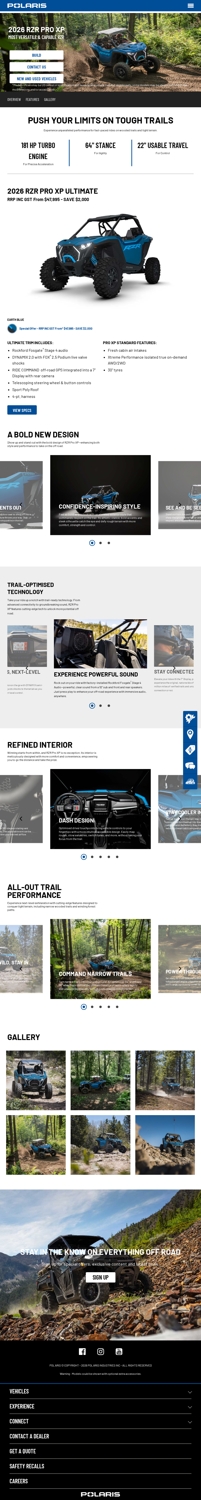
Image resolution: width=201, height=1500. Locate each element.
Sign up (101, 1277)
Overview (14, 99)
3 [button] (109, 543)
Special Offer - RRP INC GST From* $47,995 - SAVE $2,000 (55, 328)
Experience (22, 1406)
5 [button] (117, 857)
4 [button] (109, 857)
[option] (100, 495)
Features (32, 99)
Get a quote (23, 1451)
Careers (19, 1481)
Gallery (50, 99)
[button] (21, 504)
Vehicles (19, 1391)
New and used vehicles (36, 78)
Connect (19, 1421)
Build (36, 55)
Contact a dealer (29, 1436)
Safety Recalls (27, 1466)
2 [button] (100, 543)
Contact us (36, 66)
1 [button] (92, 543)
